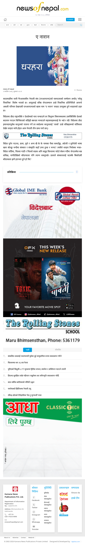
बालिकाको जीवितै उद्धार (21, 382)
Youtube (35, 529)
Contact (23, 537)
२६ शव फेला (18, 362)
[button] (80, 20)
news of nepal (8, 89)
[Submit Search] (81, 25)
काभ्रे (7, 25)
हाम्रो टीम (75, 498)
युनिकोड (46, 493)
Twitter (35, 508)
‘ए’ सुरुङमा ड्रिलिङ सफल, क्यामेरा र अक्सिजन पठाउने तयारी (37, 369)
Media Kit (31, 537)
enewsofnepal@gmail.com (14, 522)
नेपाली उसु (19, 389)
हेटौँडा (51, 25)
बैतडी (35, 25)
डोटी (14, 25)
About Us (7, 537)
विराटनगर (43, 25)
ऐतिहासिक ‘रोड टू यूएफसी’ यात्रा (24, 395)
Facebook (35, 500)
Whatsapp (36, 522)
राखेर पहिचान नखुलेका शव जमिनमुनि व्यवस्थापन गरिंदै (33, 376)
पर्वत (21, 25)
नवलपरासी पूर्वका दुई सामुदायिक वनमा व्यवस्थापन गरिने (35, 356)
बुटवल (28, 25)
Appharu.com (75, 541)
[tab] (27, 350)
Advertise (15, 537)
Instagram (36, 515)
